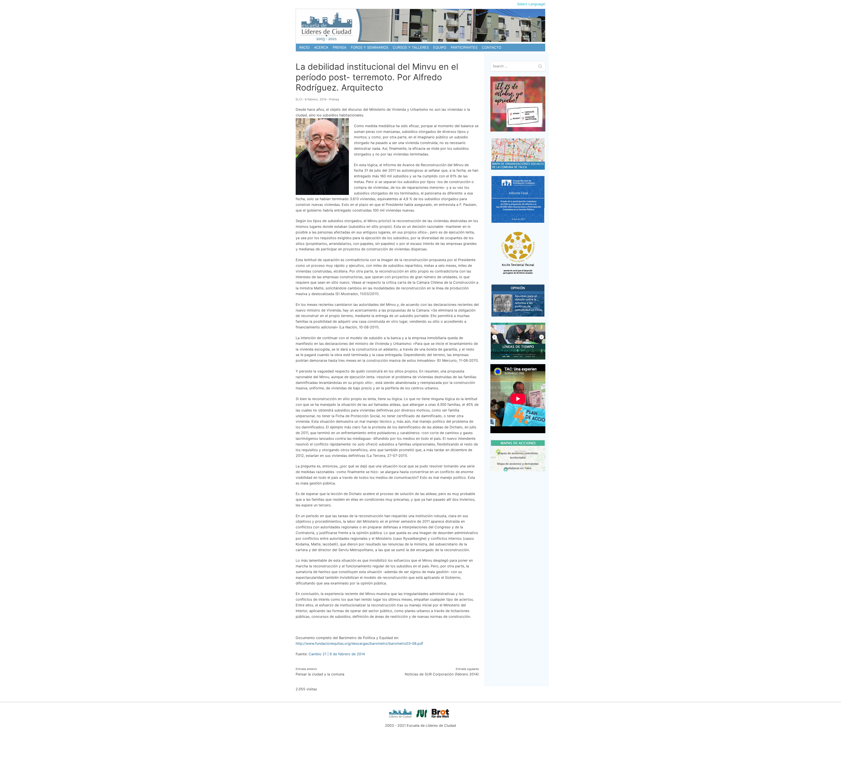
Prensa (334, 99)
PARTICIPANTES (464, 47)
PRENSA (339, 47)
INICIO (304, 47)
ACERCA (321, 47)
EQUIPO (439, 47)
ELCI (299, 99)
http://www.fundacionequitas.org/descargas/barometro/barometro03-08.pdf (359, 643)
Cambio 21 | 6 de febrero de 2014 (337, 654)
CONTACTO (491, 47)
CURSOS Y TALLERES (411, 47)
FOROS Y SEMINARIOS (369, 47)
